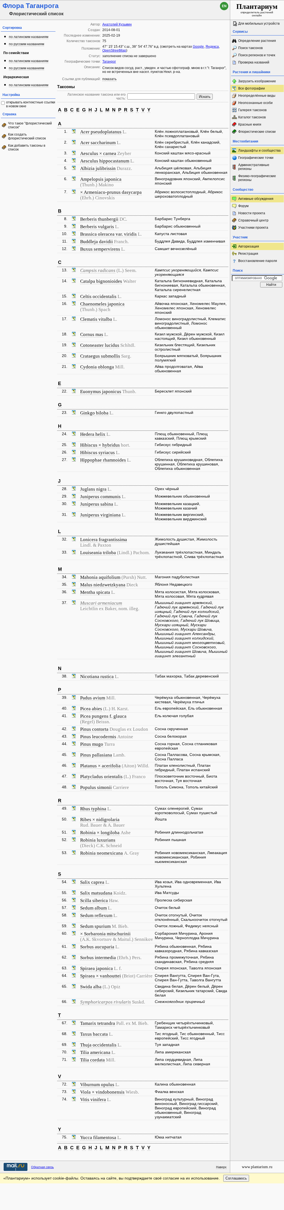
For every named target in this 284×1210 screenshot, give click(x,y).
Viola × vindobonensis (102, 1092)
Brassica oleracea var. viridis (108, 234)
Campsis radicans (97, 270)
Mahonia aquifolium (100, 577)
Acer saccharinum (98, 142)
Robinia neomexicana (101, 853)
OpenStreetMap (114, 50)
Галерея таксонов (252, 110)
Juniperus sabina (96, 504)
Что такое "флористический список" (30, 125)
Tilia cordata (92, 1060)
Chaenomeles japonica (102, 304)
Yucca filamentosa (98, 1137)
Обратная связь (42, 1167)
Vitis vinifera (93, 1099)
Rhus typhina (93, 808)
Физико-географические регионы (257, 178)
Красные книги (249, 124)
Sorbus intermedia (98, 957)
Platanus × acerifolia (100, 765)
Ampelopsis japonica (100, 179)
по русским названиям (26, 44)
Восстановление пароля (257, 261)
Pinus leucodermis (98, 736)
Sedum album (93, 908)
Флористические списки (257, 132)
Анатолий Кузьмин (117, 24)
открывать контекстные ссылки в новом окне (30, 104)
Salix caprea (92, 882)
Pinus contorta (94, 729)
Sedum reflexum (96, 915)
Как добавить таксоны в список (26, 147)
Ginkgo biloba (94, 413)
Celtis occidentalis (98, 296)
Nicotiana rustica (97, 676)
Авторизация (248, 246)
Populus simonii (96, 787)
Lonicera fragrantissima (103, 539)
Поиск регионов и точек (256, 55)
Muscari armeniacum (101, 603)
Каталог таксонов (252, 117)
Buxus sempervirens (100, 249)
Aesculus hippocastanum (104, 161)
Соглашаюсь (236, 1178)
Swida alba (91, 986)
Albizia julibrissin (98, 168)
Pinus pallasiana (96, 755)
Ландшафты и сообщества (259, 150)
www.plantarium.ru (257, 1167)
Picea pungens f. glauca (103, 716)
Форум (243, 206)
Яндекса (212, 47)
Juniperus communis (100, 496)
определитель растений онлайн (257, 9)
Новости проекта (251, 213)
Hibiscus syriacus (97, 452)
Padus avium (92, 697)
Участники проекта (253, 228)
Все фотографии (251, 88)
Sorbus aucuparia (97, 946)
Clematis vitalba (96, 319)
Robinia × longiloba (100, 832)
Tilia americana (95, 1052)
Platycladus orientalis (101, 776)
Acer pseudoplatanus (100, 131)
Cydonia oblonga (97, 367)
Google (198, 47)
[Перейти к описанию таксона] (74, 132)
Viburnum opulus (97, 1084)
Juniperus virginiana (100, 515)
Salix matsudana (96, 893)
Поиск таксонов (250, 48)
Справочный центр (253, 220)
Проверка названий (253, 62)
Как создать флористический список (27, 136)
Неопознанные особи (255, 103)
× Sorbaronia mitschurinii (105, 933)
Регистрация (248, 254)
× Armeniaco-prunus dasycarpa (111, 192)
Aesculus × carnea (98, 153)
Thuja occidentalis (98, 1045)
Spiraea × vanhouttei (100, 976)
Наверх (221, 1167)
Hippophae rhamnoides (103, 460)
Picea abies (91, 708)
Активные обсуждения (255, 199)
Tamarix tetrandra (97, 1023)
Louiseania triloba (98, 552)
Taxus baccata (94, 1034)
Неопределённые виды (256, 96)
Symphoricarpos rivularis (105, 1002)
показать (109, 79)
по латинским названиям (28, 37)
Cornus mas (91, 334)
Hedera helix (92, 434)
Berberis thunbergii (99, 219)
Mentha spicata (95, 592)
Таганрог (109, 61)
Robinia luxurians (97, 840)
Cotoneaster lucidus (99, 345)
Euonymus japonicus (100, 391)
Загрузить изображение (257, 81)
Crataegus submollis (100, 356)
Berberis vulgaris (97, 226)
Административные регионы (253, 167)
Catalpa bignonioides (101, 281)
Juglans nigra (93, 489)
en (224, 6)
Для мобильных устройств (259, 24)
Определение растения (257, 41)
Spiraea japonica (96, 968)
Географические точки (255, 158)
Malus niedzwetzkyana (102, 584)
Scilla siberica (94, 900)
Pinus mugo (91, 744)
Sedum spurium (95, 926)
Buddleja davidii (96, 241)
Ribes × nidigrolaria (100, 819)
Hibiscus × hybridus (100, 445)
